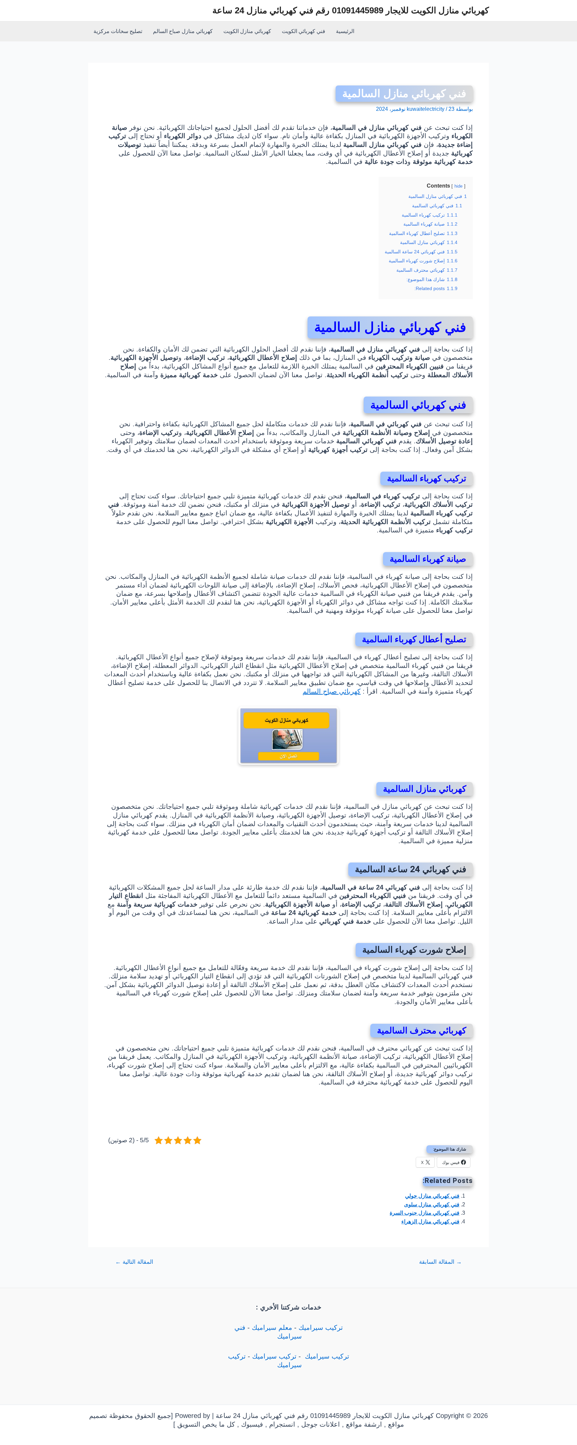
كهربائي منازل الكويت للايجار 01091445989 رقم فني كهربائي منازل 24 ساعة (350, 10)
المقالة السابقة (440, 1262)
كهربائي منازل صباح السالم (183, 31)
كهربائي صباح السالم (332, 691)
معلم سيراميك (272, 1327)
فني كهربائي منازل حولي (432, 1196)
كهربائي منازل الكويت (247, 31)
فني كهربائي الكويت (303, 31)
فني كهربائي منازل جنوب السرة (424, 1213)
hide (458, 186)
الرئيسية (345, 31)
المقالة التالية (134, 1262)
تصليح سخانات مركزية (117, 31)
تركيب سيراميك (321, 1327)
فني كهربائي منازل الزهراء (430, 1221)
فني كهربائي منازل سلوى (431, 1204)
